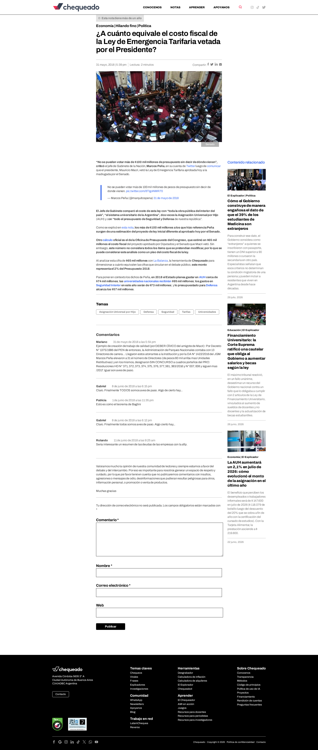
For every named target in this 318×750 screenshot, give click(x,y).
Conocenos (152, 7)
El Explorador (185, 684)
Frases (134, 680)
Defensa (211, 285)
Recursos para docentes (192, 712)
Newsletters (137, 704)
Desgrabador (185, 672)
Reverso (135, 727)
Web (100, 605)
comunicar (214, 166)
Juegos (182, 708)
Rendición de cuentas (249, 700)
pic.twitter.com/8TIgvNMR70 (144, 191)
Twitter (190, 166)
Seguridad (167, 312)
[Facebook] (55, 742)
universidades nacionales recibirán (148, 281)
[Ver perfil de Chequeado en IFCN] (57, 724)
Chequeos (136, 672)
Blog (132, 712)
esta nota (128, 227)
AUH (202, 277)
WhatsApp (136, 700)
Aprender (197, 7)
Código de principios (248, 684)
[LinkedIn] (73, 742)
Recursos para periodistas (193, 715)
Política (144, 26)
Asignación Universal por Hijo (117, 312)
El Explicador (235, 195)
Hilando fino (126, 26)
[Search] (240, 7)
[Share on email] (220, 64)
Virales (134, 676)
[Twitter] (86, 742)
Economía (105, 26)
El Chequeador (186, 700)
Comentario (107, 520)
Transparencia (245, 676)
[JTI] (77, 724)
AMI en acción (186, 704)
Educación (234, 330)
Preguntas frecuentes (249, 704)
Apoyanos (221, 7)
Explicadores (137, 684)
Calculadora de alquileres (192, 680)
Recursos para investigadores (195, 720)
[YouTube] (96, 742)
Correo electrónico (113, 585)
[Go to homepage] (82, 7)
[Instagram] (67, 742)
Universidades (207, 312)
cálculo (108, 240)
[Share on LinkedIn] (216, 64)
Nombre (104, 566)
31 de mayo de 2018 (166, 198)
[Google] (61, 742)
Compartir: (199, 64)
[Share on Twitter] (212, 64)
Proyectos (243, 692)
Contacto (60, 694)
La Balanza (160, 260)
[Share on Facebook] (208, 64)
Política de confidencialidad (241, 742)
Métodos (242, 680)
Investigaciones (139, 688)
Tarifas (186, 312)
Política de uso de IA (248, 688)
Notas (175, 7)
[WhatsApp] (92, 742)
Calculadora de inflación (191, 676)
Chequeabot (185, 688)
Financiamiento (246, 696)
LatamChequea (139, 723)
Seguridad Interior (108, 285)
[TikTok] (80, 742)
